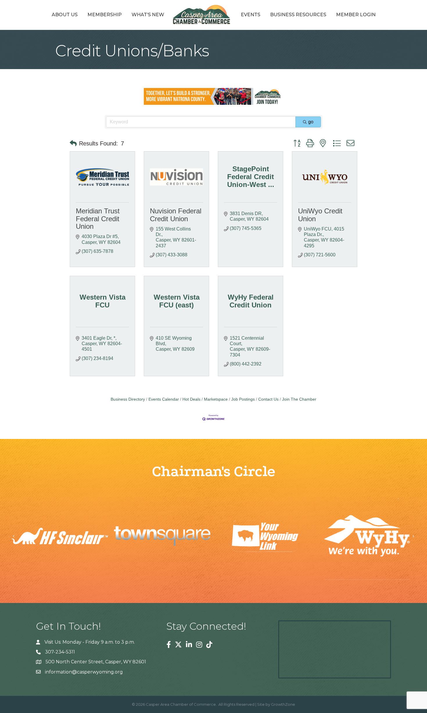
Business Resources (298, 14)
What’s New (148, 14)
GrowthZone (283, 704)
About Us (65, 14)
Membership (104, 14)
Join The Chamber (299, 399)
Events (250, 14)
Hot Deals (191, 399)
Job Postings (243, 399)
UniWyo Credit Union (320, 214)
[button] (73, 143)
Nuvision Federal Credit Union (175, 214)
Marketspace (216, 399)
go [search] (310, 121)
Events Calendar (163, 399)
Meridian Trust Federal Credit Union (98, 218)
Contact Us (268, 399)
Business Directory (128, 399)
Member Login (356, 14)
